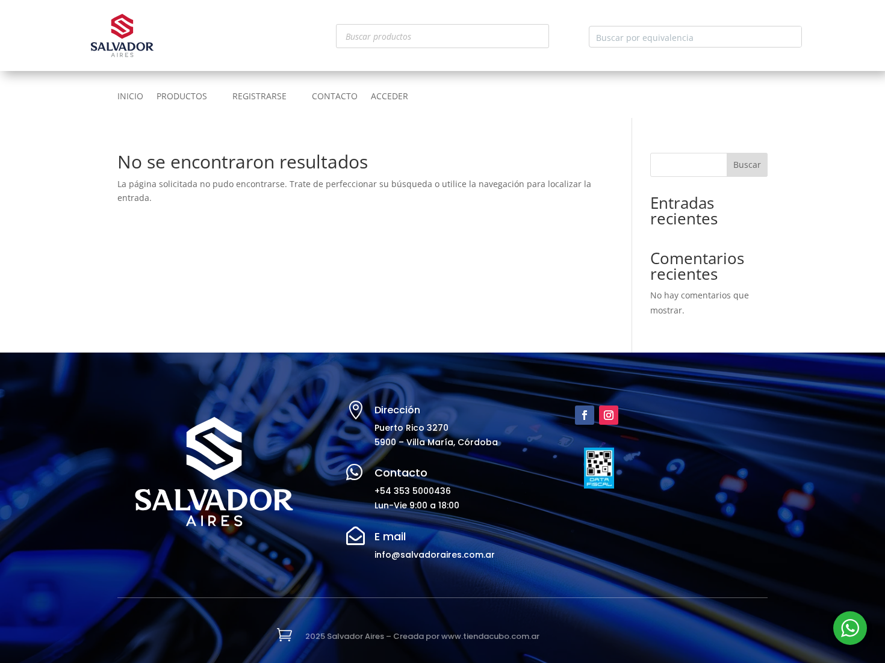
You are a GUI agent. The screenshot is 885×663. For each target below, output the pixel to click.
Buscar (747, 164)
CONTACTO (335, 97)
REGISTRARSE (259, 97)
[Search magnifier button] (791, 36)
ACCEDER (389, 97)
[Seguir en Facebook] (584, 415)
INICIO (130, 97)
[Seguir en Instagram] (608, 415)
